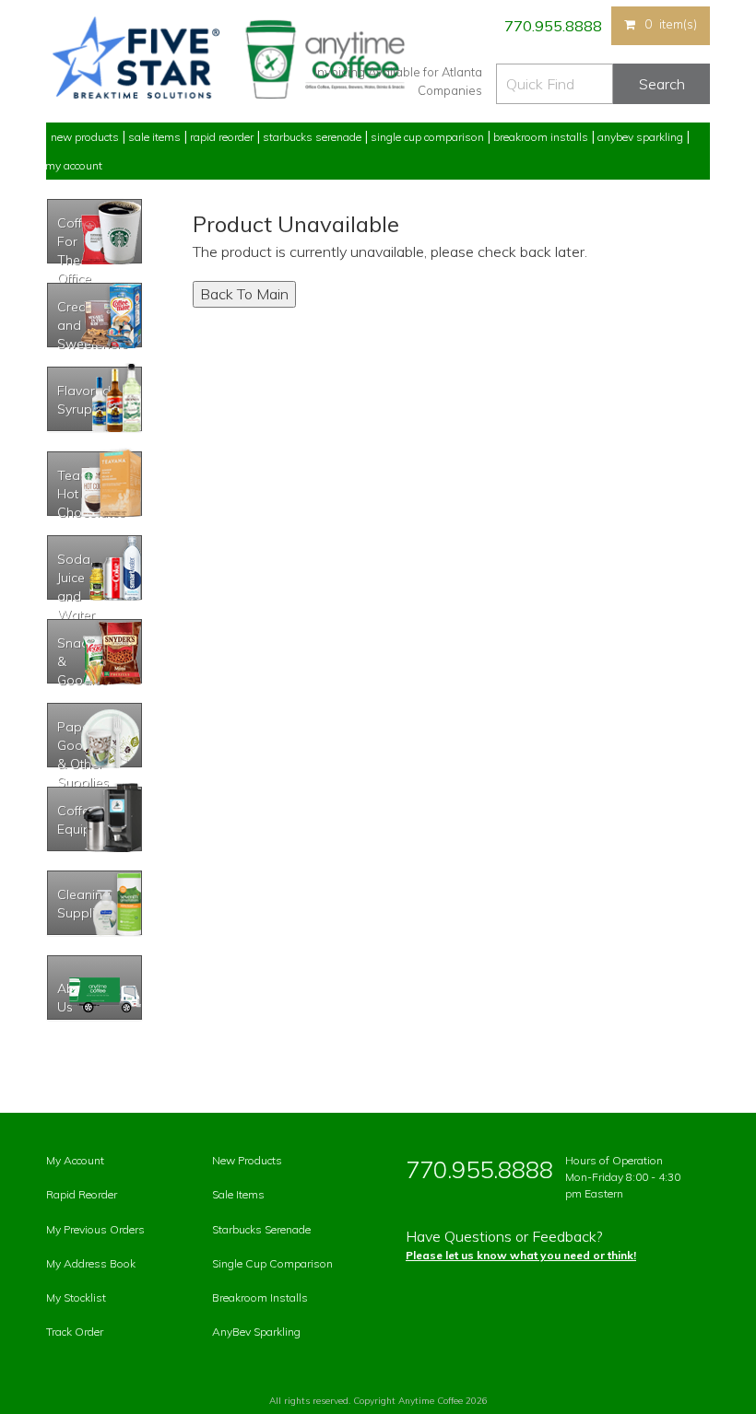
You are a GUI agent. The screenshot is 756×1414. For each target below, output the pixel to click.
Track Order (74, 1331)
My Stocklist (76, 1297)
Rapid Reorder (222, 137)
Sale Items (154, 137)
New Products (85, 137)
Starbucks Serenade (312, 137)
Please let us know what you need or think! (521, 1255)
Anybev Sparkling (640, 137)
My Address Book (91, 1263)
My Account (73, 165)
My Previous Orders (95, 1229)
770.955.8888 (551, 26)
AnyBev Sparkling (256, 1331)
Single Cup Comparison (427, 137)
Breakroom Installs (540, 137)
